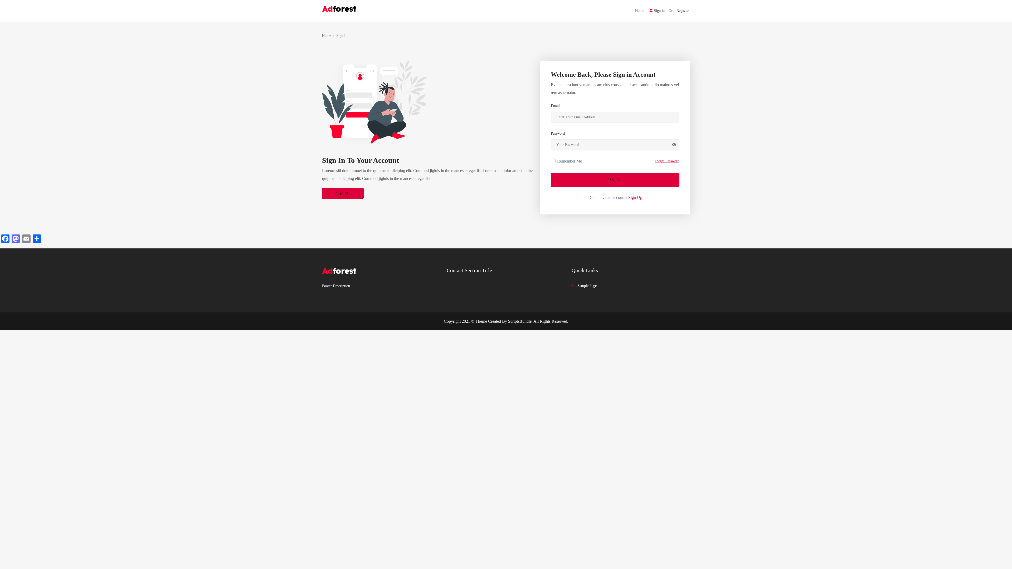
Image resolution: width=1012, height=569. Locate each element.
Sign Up (635, 197)
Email (555, 106)
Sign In (615, 180)
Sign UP (342, 193)
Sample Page (587, 286)
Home (639, 11)
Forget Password (667, 161)
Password (558, 133)
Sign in (659, 11)
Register (683, 11)
